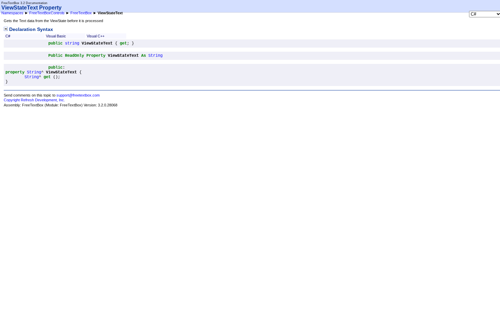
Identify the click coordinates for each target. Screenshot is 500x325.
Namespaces (12, 13)
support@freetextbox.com (78, 95)
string (72, 43)
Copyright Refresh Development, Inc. (34, 100)
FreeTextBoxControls (47, 13)
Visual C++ (95, 36)
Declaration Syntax (30, 29)
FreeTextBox (81, 13)
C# (7, 36)
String (155, 55)
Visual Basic (56, 36)
